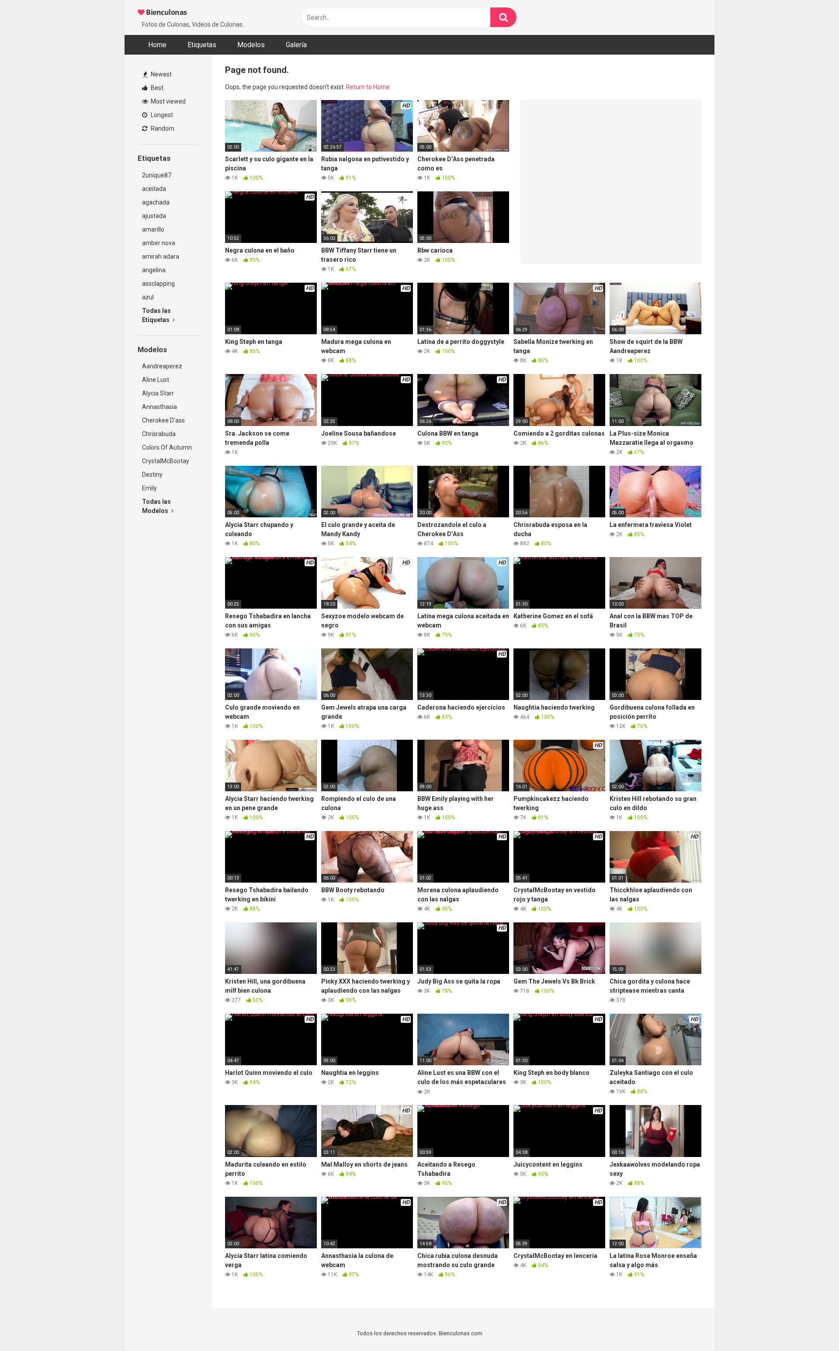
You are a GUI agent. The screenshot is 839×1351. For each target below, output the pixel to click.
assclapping (158, 283)
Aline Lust (155, 379)
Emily (149, 488)
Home (157, 45)
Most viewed (167, 101)
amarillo (153, 229)
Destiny (152, 474)
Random (161, 128)
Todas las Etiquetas (156, 315)
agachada (156, 202)
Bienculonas (166, 12)
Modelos (251, 45)
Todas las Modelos (156, 506)
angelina (154, 270)
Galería (296, 45)
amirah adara (160, 256)
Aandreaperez (162, 366)
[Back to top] (810, 1325)
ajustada (154, 215)
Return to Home (368, 86)
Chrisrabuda (159, 433)
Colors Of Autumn (167, 447)
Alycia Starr (158, 393)
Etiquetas (201, 45)
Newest (160, 74)
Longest (161, 114)
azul (148, 297)
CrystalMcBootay (165, 460)
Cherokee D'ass (163, 420)
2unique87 (156, 175)
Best (156, 87)
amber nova (158, 242)
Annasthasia (159, 406)
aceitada (154, 188)
